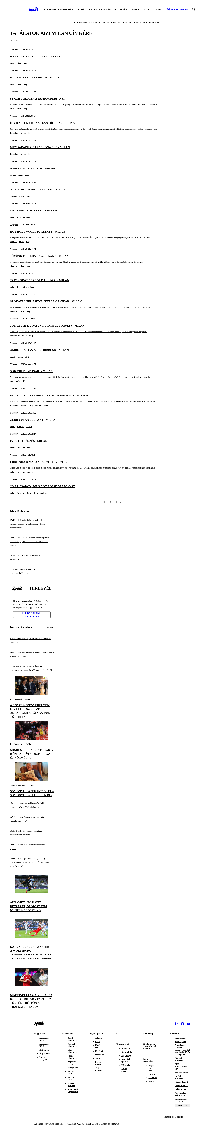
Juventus (21, 448)
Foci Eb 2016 (71, 1078)
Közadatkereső (181, 1082)
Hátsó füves (140, 22)
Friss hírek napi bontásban (88, 22)
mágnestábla (35, 405)
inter (12, 63)
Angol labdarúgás (72, 1039)
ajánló (13, 357)
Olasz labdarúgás (72, 1051)
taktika (24, 405)
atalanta (13, 266)
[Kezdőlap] (34, 9)
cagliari (13, 196)
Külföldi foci (67, 1033)
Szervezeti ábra (181, 1072)
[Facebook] (182, 1023)
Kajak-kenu (98, 1046)
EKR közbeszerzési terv (181, 1066)
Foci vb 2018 (71, 1072)
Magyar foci (39, 1033)
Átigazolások (45, 1053)
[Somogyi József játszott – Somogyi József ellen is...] (31, 780)
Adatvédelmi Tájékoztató (180, 1094)
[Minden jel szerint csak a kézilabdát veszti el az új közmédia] (31, 739)
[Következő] (117, 502)
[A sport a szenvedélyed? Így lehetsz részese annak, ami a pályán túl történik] (31, 694)
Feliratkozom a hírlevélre (32, 614)
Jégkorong (126, 1055)
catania (20, 426)
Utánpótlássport (153, 22)
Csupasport (129, 22)
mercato (13, 311)
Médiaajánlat (180, 1041)
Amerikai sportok (125, 1060)
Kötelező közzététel (179, 1059)
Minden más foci (17, 785)
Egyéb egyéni (16, 699)
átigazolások (28, 287)
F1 (115, 9)
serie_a (29, 426)
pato (12, 381)
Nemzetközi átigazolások (73, 1090)
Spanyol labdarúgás (72, 1045)
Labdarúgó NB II (44, 1045)
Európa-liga (73, 1068)
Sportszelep (148, 1033)
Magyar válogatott (43, 1058)
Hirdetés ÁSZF (181, 1086)
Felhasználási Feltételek (180, 1100)
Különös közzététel (179, 1077)
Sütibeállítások (182, 1105)
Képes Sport (117, 22)
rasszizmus (15, 336)
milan (18, 63)
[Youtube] (188, 1023)
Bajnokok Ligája (72, 1063)
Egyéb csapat (16, 744)
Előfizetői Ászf (181, 1089)
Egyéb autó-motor (151, 1068)
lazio (29, 493)
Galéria (146, 9)
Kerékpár (99, 1051)
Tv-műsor (153, 1078)
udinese (26, 217)
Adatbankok (52, 9)
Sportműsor (106, 22)
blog (25, 63)
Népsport (14, 49)
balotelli (13, 242)
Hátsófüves (44, 1050)
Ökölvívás (99, 1055)
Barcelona (14, 133)
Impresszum (180, 1038)
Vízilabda (125, 1065)
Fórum (152, 1074)
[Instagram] (176, 1023)
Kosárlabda (126, 1052)
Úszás (97, 1041)
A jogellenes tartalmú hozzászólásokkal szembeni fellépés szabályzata (182, 1050)
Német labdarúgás (72, 1057)
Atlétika (98, 1038)
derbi (36, 493)
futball (13, 175)
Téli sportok (98, 1069)
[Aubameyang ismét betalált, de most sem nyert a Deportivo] (31, 893)
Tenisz (98, 1058)
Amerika (107, 9)
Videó (151, 1081)
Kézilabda (125, 1048)
